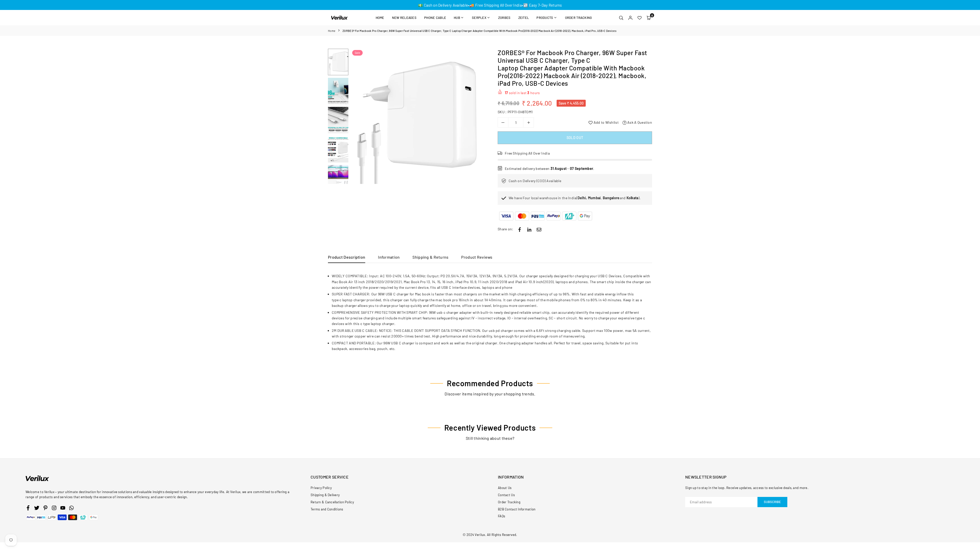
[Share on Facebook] (519, 229)
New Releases (404, 18)
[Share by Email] (539, 229)
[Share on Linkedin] (529, 229)
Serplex (479, 18)
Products (544, 18)
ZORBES (504, 18)
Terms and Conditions (327, 509)
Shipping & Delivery (325, 495)
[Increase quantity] (528, 122)
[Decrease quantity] (503, 122)
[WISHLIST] (639, 17)
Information (389, 257)
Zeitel (523, 18)
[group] (418, 116)
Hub (457, 18)
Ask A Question (639, 122)
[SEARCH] (621, 17)
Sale (357, 52)
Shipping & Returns (430, 257)
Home (380, 18)
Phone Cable (435, 18)
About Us (504, 488)
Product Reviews (476, 257)
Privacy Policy (321, 488)
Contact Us (506, 495)
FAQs (501, 516)
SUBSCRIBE (772, 502)
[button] (648, 17)
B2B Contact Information (516, 509)
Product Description (346, 257)
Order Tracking (578, 18)
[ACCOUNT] (630, 17)
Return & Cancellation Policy (332, 502)
